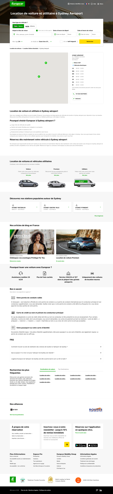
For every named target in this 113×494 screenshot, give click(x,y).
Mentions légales (33, 490)
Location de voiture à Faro (60, 378)
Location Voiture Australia (30, 48)
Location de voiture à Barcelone (45, 375)
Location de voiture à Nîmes (76, 378)
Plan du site (24, 490)
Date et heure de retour (85, 30)
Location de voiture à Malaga (76, 375)
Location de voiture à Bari (60, 375)
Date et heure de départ (61, 30)
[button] (39, 76)
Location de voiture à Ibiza (91, 375)
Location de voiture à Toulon (45, 382)
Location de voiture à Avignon (91, 378)
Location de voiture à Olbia (45, 378)
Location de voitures (15, 48)
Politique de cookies (45, 490)
